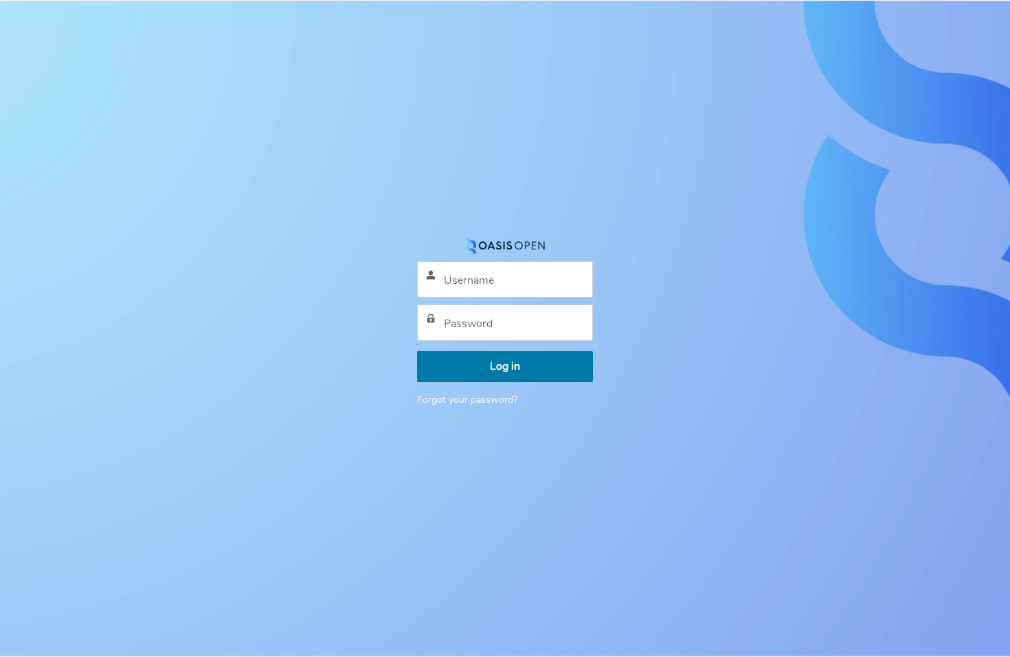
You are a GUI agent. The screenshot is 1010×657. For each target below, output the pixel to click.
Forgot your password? (467, 399)
